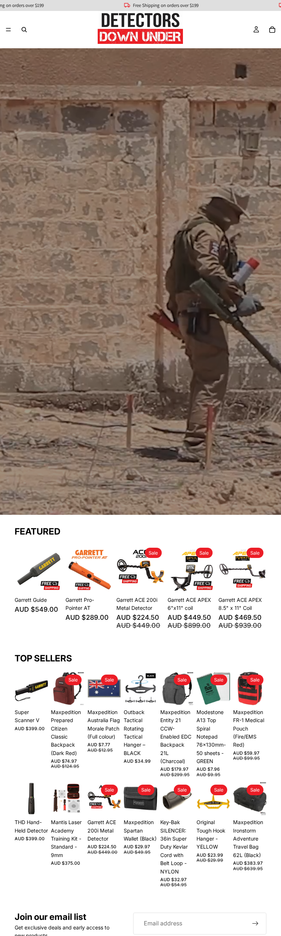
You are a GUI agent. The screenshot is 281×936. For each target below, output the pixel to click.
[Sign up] (255, 923)
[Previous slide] (23, 569)
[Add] (51, 581)
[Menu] (8, 29)
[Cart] (272, 30)
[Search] (24, 30)
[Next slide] (54, 569)
